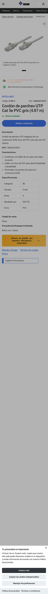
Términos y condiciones (30, 591)
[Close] (46, 548)
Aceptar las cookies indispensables (24, 577)
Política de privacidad (11, 591)
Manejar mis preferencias (24, 583)
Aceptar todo (24, 570)
